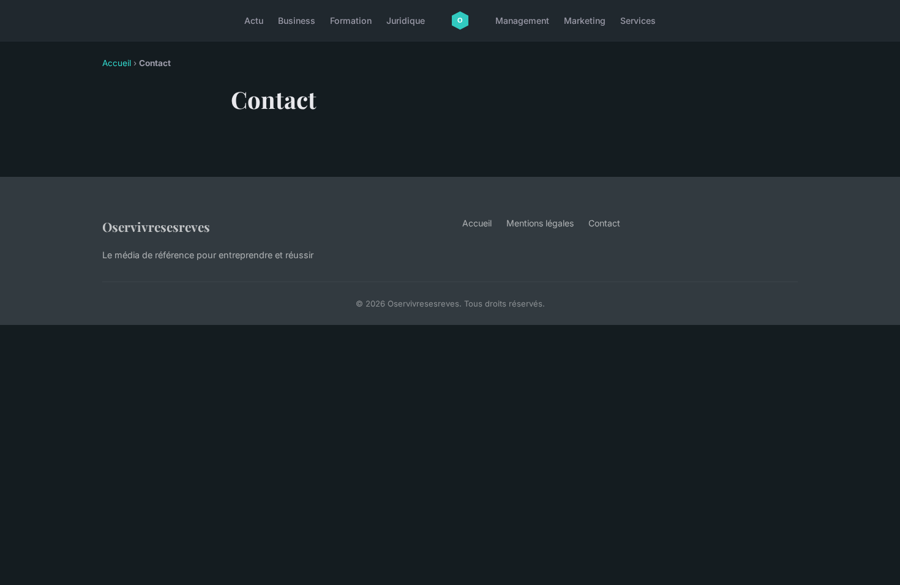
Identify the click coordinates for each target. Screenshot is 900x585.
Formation (351, 20)
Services (638, 20)
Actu (253, 20)
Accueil (116, 63)
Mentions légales (540, 223)
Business (296, 20)
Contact (604, 223)
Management (522, 20)
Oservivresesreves (156, 226)
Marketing (585, 20)
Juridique (405, 20)
